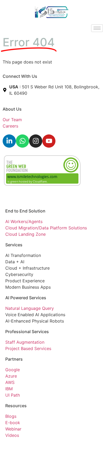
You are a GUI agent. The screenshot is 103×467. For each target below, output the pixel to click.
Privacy (12, 447)
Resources (16, 405)
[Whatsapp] (22, 141)
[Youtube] (48, 141)
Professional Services (27, 331)
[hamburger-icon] (97, 28)
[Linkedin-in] (9, 141)
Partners (14, 359)
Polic (25, 447)
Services (13, 244)
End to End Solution (25, 211)
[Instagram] (35, 141)
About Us (12, 109)
